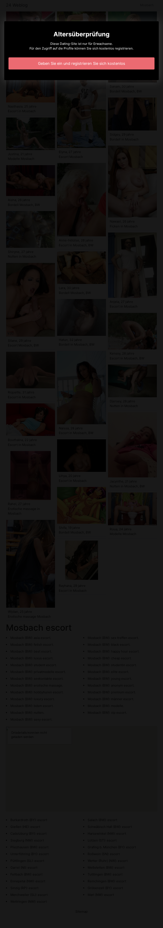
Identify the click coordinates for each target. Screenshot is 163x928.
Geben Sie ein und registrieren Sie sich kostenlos (81, 63)
